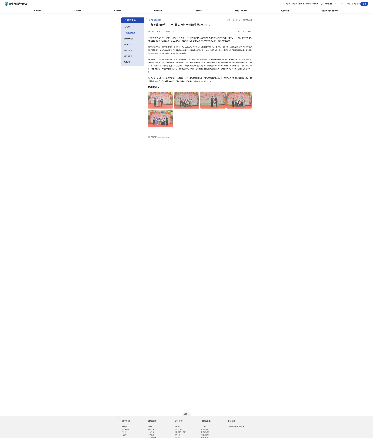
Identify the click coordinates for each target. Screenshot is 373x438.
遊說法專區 (128, 50)
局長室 (150, 426)
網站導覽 (301, 4)
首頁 (228, 20)
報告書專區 (128, 56)
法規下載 (177, 435)
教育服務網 (328, 4)
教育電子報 (285, 11)
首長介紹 (124, 426)
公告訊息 (127, 27)
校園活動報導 (129, 39)
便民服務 (117, 11)
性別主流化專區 (241, 11)
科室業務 (77, 11)
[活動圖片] (160, 100)
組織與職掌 (125, 429)
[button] (186, 413)
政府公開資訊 (129, 44)
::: (119, 18)
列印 (249, 31)
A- (336, 4)
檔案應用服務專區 (180, 432)
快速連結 (315, 4)
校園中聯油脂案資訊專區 (235, 426)
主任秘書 (151, 432)
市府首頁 (294, 4)
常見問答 (308, 4)
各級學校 (124, 432)
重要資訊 (198, 11)
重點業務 (177, 426)
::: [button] (118, 417)
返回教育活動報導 (155, 20)
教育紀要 (127, 62)
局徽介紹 (124, 435)
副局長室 (151, 429)
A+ (342, 4)
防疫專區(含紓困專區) (330, 11)
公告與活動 (158, 11)
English (321, 4)
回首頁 (288, 4)
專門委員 (151, 435)
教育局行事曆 (179, 429)
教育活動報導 (130, 33)
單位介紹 (37, 11)
